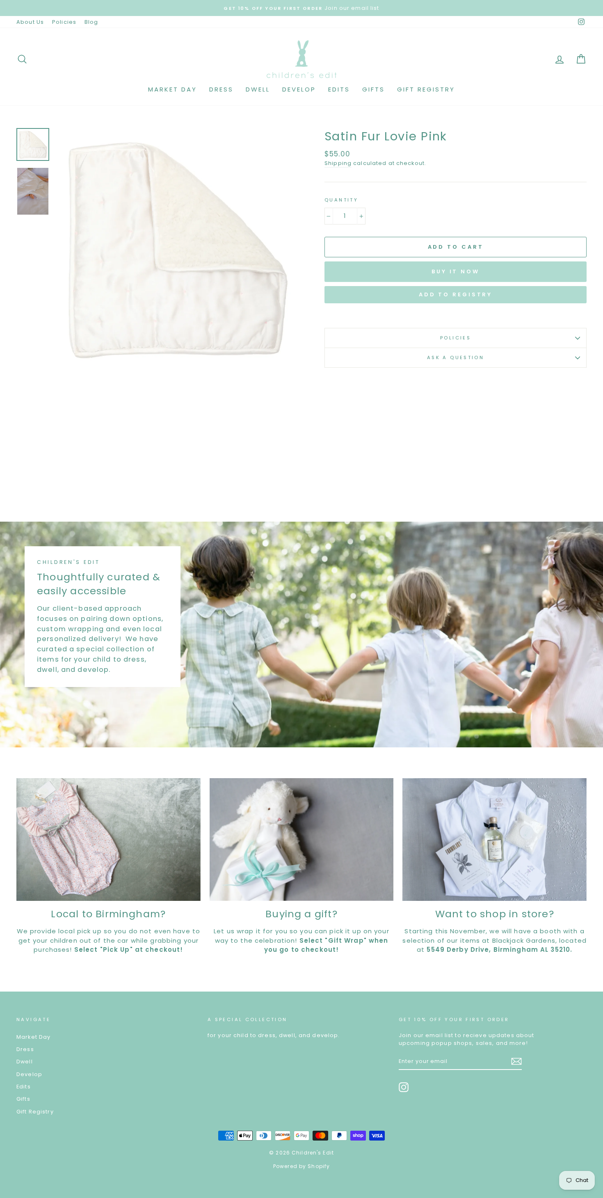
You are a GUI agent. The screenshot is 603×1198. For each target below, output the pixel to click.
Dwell (258, 89)
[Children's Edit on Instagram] (404, 1087)
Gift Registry (426, 89)
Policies (64, 21)
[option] (176, 249)
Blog (91, 21)
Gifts (373, 89)
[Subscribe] (516, 1061)
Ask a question (455, 357)
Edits (339, 89)
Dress (221, 89)
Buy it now (456, 271)
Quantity (341, 200)
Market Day (172, 89)
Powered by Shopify (301, 1166)
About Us (30, 21)
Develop (299, 89)
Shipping (338, 163)
